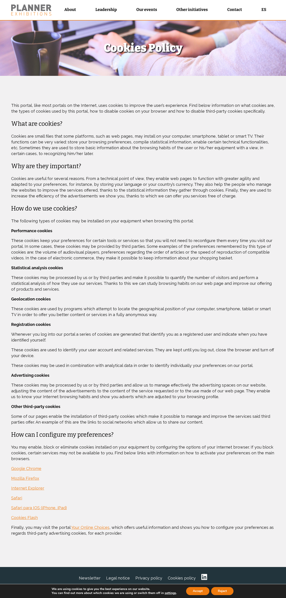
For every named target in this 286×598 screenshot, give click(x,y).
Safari (16, 498)
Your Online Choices (90, 527)
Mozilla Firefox (25, 478)
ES (263, 9)
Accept (198, 591)
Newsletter (90, 578)
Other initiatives (192, 9)
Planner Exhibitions (31, 10)
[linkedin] (204, 577)
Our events (146, 9)
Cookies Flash (24, 517)
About (70, 9)
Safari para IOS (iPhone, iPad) (39, 507)
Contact (234, 9)
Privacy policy (148, 578)
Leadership (106, 9)
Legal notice (118, 578)
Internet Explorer (27, 488)
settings (170, 593)
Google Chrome (26, 468)
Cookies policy (182, 578)
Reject (222, 591)
